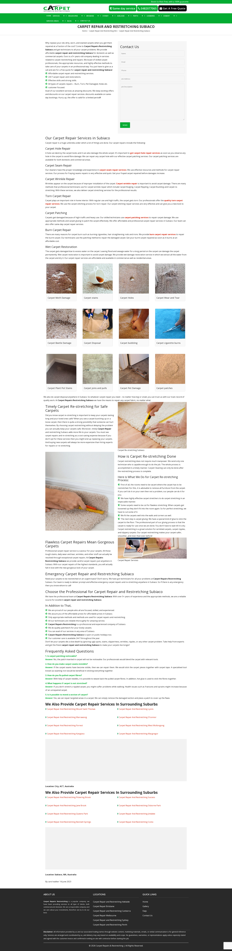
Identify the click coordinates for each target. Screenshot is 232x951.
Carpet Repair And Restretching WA (103, 31)
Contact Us (85, 21)
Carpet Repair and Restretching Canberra (112, 911)
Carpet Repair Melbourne (104, 915)
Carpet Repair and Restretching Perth (110, 924)
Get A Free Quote (173, 8)
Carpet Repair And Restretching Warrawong (67, 717)
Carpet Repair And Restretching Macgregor (138, 733)
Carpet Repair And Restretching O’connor (137, 717)
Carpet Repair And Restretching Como (136, 822)
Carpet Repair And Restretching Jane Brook (66, 805)
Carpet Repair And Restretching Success (137, 797)
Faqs (145, 911)
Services (59, 16)
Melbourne (75, 16)
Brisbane (92, 16)
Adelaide (123, 16)
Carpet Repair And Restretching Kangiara (65, 733)
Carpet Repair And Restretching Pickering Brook (69, 797)
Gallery (146, 906)
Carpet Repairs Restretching (56, 901)
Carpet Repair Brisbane (103, 906)
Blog (72, 21)
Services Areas (55, 21)
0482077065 (148, 8)
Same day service (123, 8)
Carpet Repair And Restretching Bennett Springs (69, 822)
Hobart (169, 16)
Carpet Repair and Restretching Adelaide (111, 901)
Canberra (153, 16)
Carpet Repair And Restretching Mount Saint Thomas (71, 709)
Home (48, 16)
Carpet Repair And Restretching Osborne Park (140, 805)
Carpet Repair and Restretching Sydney (110, 920)
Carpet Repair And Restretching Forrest (65, 725)
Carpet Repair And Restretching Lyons (136, 709)
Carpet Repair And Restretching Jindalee (137, 813)
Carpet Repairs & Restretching (109, 945)
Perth (138, 16)
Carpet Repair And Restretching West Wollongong (141, 725)
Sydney (108, 16)
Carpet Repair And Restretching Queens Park (67, 813)
